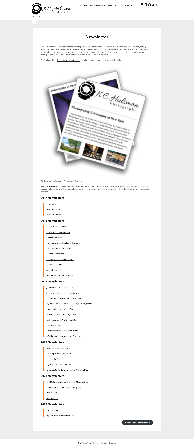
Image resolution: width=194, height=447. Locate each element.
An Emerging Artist (54, 237)
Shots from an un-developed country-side (63, 387)
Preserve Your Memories (56, 227)
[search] (162, 5)
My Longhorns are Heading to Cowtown (63, 243)
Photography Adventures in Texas (60, 309)
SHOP (85, 5)
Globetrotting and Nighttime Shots (61, 320)
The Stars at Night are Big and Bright (62, 330)
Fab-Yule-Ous (52, 398)
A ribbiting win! (53, 270)
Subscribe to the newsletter (68, 60)
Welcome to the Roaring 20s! (58, 348)
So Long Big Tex (53, 359)
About (117, 5)
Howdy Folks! (51, 393)
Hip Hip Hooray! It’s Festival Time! (60, 416)
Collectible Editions (98, 5)
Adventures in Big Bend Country (60, 259)
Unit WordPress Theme (88, 443)
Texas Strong (51, 204)
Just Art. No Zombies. (55, 264)
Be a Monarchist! (53, 209)
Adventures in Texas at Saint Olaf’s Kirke (63, 298)
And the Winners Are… (55, 254)
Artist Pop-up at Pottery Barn (58, 248)
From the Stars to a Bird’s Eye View (61, 314)
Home (79, 5)
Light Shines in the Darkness (58, 364)
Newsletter (127, 5)
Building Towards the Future (58, 353)
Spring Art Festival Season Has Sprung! (62, 293)
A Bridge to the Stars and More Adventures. (64, 336)
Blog (110, 5)
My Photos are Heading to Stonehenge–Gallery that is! (69, 303)
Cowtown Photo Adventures (58, 232)
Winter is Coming (53, 214)
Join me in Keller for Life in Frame (60, 287)
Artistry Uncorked (53, 325)
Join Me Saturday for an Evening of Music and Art (67, 382)
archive (52, 186)
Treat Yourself (52, 410)
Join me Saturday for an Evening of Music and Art (67, 370)
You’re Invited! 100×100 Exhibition (60, 275)
